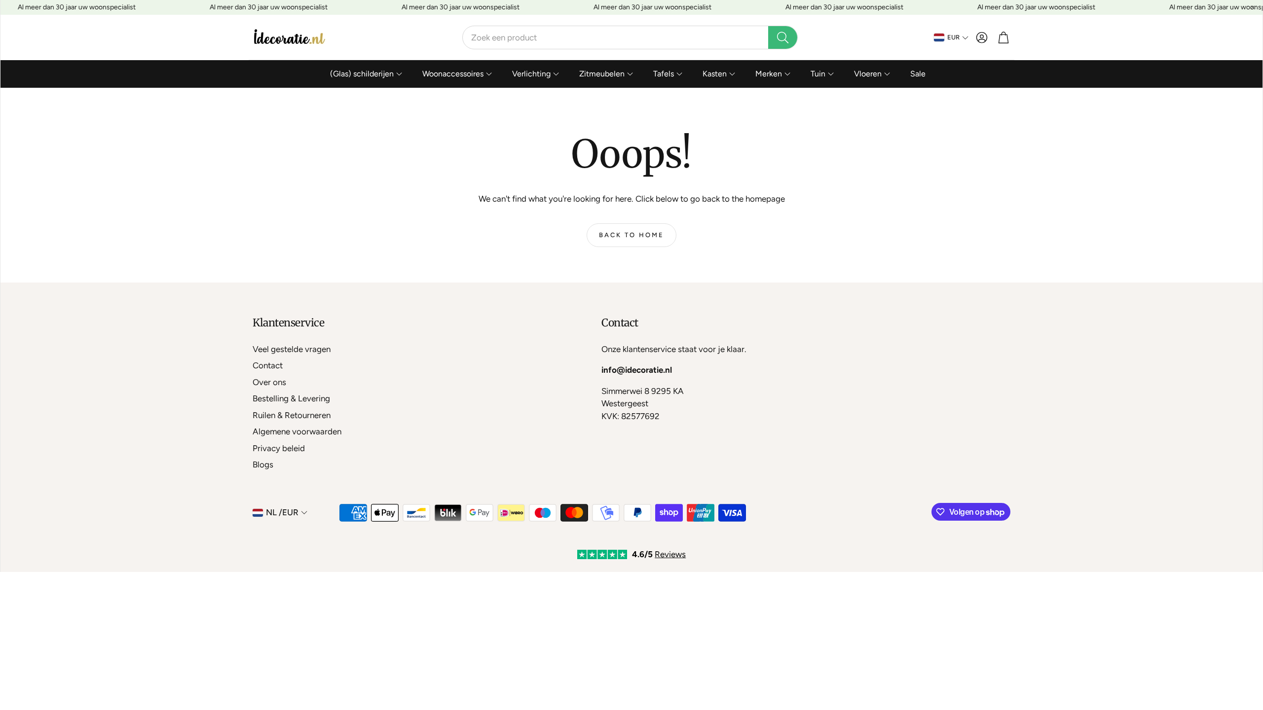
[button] (630, 37)
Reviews (670, 554)
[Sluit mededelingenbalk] (1252, 7)
